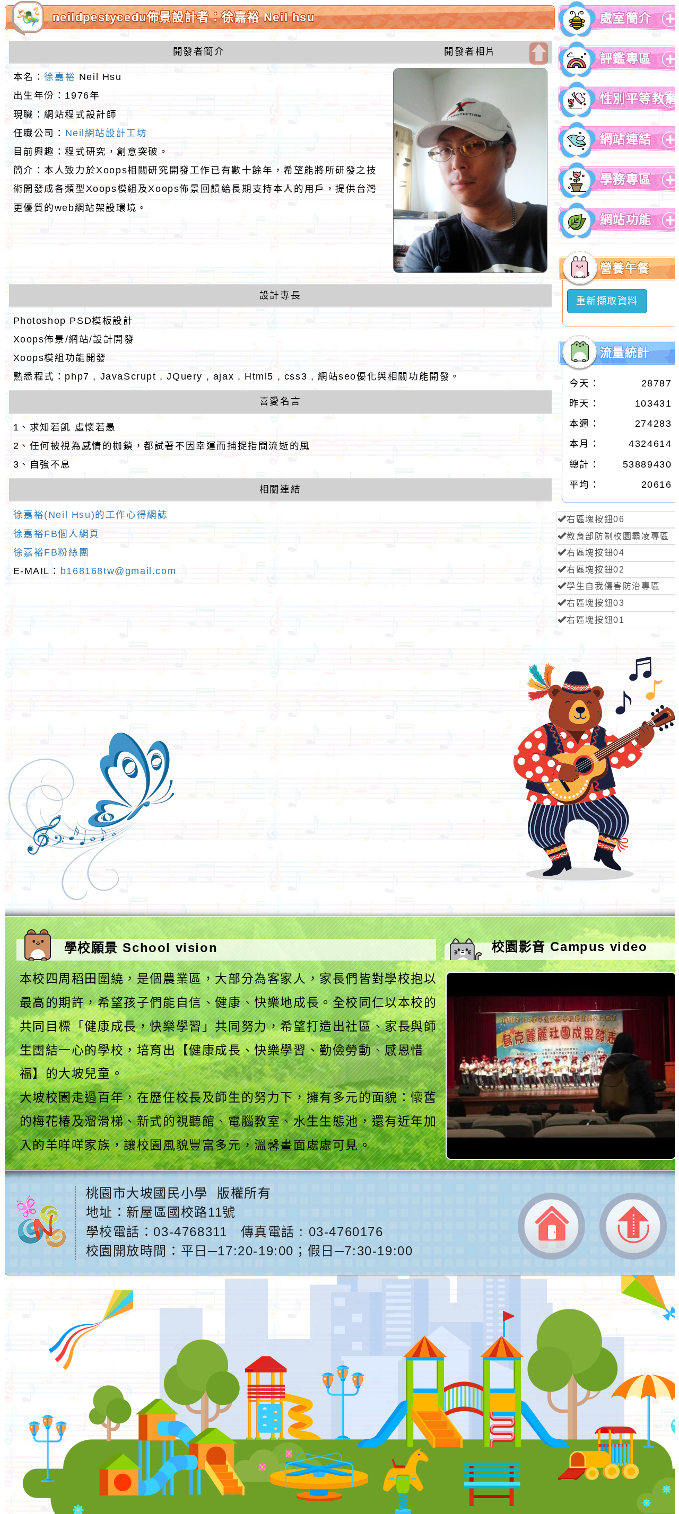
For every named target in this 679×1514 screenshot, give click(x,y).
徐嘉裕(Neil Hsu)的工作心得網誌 (90, 514)
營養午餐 (625, 268)
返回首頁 (551, 1226)
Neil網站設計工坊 (106, 133)
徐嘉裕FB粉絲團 (51, 552)
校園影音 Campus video (570, 946)
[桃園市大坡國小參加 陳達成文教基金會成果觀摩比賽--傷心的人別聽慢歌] (562, 1157)
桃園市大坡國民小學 (147, 1193)
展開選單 (668, 107)
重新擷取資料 (607, 301)
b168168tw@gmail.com (118, 571)
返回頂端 (633, 1226)
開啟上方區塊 (538, 53)
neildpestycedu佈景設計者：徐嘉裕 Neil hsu (184, 17)
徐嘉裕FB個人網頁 (56, 534)
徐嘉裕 (59, 77)
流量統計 (625, 352)
